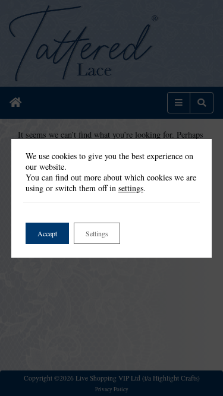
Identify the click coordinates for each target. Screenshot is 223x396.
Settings (97, 233)
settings (130, 188)
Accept (47, 233)
